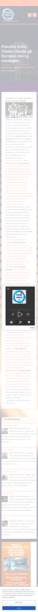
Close (32, 328)
